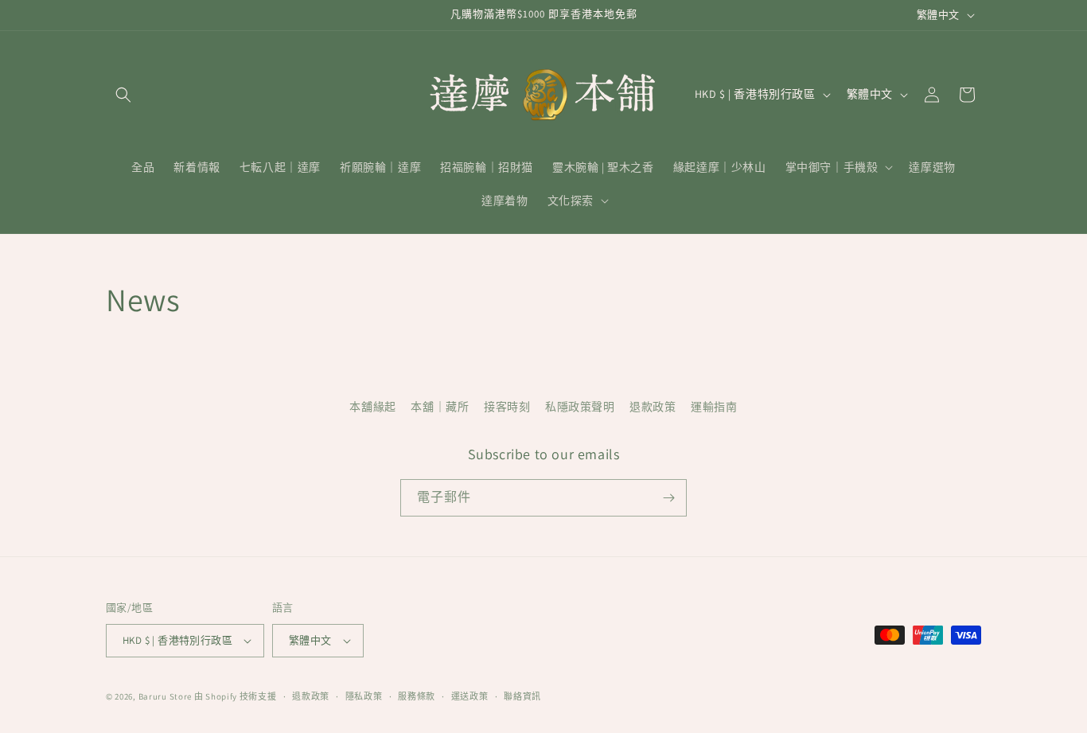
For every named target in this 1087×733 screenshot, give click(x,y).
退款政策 (652, 407)
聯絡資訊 (522, 696)
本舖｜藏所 (440, 407)
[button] (123, 94)
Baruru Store (165, 696)
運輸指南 (714, 407)
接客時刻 (507, 407)
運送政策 (470, 696)
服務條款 (416, 696)
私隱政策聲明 (580, 407)
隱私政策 (364, 696)
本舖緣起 (372, 407)
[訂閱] (668, 498)
